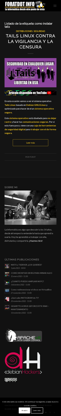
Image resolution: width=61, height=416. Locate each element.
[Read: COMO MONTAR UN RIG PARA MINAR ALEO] (7, 274)
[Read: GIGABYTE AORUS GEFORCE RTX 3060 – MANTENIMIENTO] (7, 307)
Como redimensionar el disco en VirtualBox (31, 290)
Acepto (25, 410)
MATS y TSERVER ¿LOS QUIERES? (26, 265)
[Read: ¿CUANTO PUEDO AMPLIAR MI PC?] (7, 282)
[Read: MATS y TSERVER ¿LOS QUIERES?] (7, 266)
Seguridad (39, 31)
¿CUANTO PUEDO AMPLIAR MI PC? (27, 281)
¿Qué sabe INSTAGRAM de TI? (25, 298)
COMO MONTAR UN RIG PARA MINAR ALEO (31, 273)
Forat (33, 157)
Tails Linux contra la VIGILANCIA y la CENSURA (30, 41)
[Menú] (54, 5)
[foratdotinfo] (25, 5)
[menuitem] (54, 5)
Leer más (30, 142)
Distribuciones (24, 31)
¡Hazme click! (36, 240)
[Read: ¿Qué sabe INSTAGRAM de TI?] (7, 299)
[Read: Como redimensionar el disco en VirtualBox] (7, 290)
